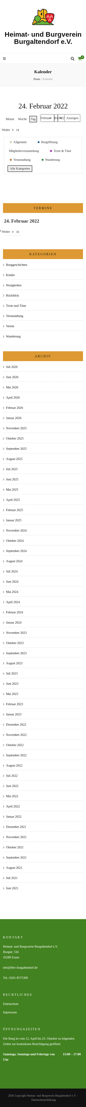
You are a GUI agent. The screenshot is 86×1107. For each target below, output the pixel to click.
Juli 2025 (12, 469)
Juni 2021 (12, 888)
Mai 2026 (12, 387)
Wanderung (13, 336)
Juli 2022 (12, 775)
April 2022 (13, 806)
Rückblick (12, 295)
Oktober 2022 (15, 745)
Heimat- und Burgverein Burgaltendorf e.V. (43, 37)
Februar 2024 (14, 612)
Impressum (10, 1012)
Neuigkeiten (13, 285)
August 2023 (14, 663)
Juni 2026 (12, 377)
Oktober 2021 (15, 847)
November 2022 (16, 734)
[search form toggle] (72, 59)
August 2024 (14, 561)
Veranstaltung (14, 316)
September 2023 (16, 653)
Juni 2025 (12, 479)
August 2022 (14, 765)
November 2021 (16, 837)
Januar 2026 (13, 418)
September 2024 (16, 551)
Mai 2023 (12, 694)
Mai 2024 (12, 592)
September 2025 (16, 448)
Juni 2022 (12, 786)
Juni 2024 (12, 581)
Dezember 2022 (16, 724)
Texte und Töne (16, 305)
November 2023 (16, 632)
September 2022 (16, 755)
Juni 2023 (12, 683)
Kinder (10, 275)
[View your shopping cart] (80, 59)
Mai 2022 (12, 796)
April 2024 (13, 602)
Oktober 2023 (15, 643)
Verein (10, 326)
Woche (22, 119)
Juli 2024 (12, 571)
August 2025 (14, 459)
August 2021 (14, 867)
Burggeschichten (16, 264)
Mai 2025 (12, 489)
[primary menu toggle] (5, 59)
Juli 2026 (12, 367)
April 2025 (13, 499)
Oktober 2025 (15, 438)
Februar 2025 (14, 510)
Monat (10, 119)
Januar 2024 (13, 622)
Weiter (6, 130)
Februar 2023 (14, 704)
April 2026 (13, 397)
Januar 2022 (13, 816)
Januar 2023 (13, 714)
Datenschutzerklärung (43, 1099)
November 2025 (16, 428)
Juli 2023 (12, 673)
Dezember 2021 (16, 826)
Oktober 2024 (15, 540)
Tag (33, 119)
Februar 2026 (14, 407)
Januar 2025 (13, 520)
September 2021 (16, 857)
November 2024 (16, 530)
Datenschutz (11, 1004)
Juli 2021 (12, 878)
